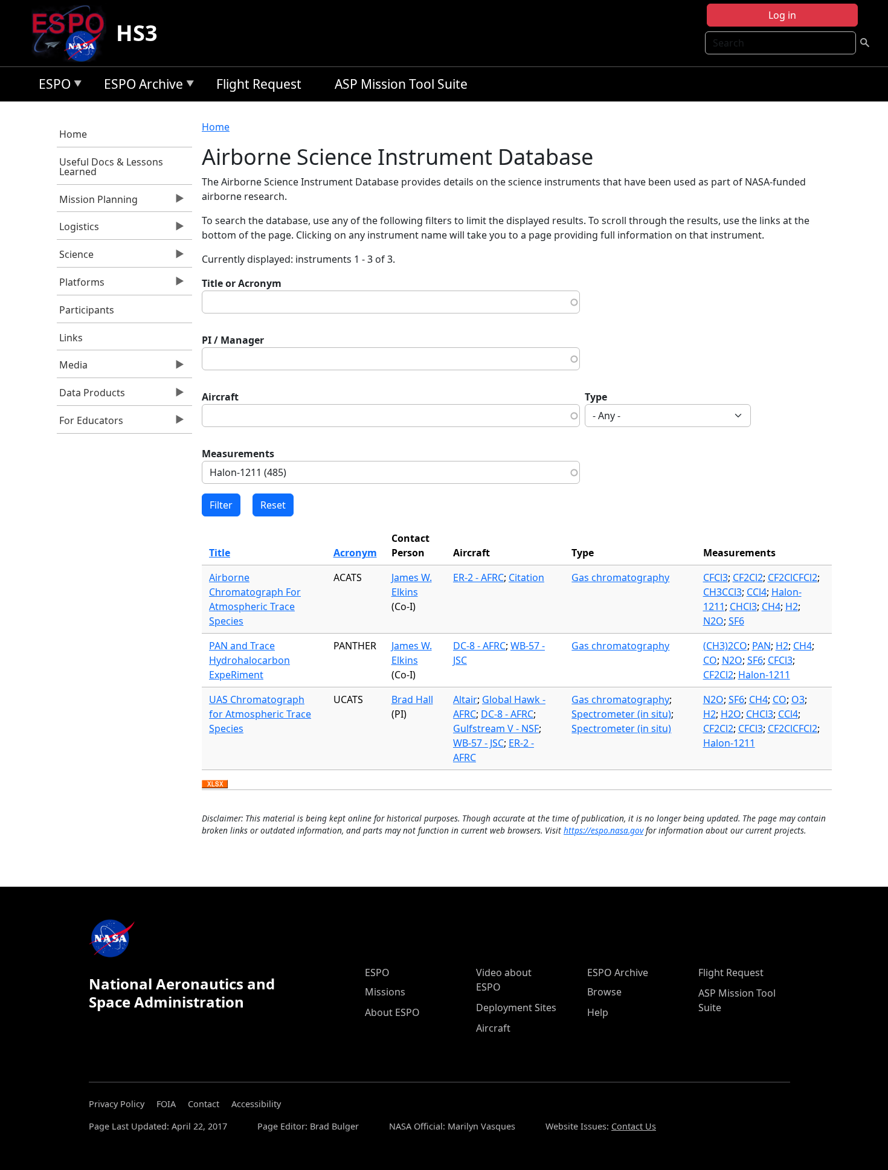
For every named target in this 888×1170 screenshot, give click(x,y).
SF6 (736, 621)
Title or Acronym (242, 283)
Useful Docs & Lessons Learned (111, 166)
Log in (782, 15)
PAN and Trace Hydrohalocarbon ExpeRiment (249, 660)
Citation (526, 577)
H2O (731, 714)
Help (597, 1012)
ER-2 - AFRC (478, 577)
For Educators (90, 423)
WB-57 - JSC (478, 743)
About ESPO (392, 1012)
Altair (465, 699)
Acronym (355, 552)
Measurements (238, 453)
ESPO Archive (140, 86)
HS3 (137, 33)
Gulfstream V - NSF (496, 728)
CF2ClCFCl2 (792, 577)
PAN (761, 645)
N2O (713, 621)
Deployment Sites (516, 1007)
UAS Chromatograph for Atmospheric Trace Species (260, 714)
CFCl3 (715, 577)
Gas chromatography (620, 577)
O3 (798, 699)
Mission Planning (97, 202)
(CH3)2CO (725, 645)
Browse (604, 991)
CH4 (771, 606)
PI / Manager (233, 340)
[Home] (73, 33)
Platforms (81, 285)
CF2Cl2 (748, 577)
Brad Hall (412, 699)
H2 (791, 606)
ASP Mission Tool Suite (401, 84)
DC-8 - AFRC (479, 645)
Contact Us (633, 1126)
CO (710, 660)
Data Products (91, 395)
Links (71, 337)
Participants (86, 310)
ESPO (52, 86)
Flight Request (258, 84)
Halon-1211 (764, 674)
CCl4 (757, 592)
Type (596, 396)
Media (72, 368)
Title (219, 552)
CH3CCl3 (722, 592)
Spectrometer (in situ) (621, 714)
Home (73, 134)
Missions (385, 991)
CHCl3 (743, 606)
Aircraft (220, 396)
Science (75, 257)
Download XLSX (215, 784)
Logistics (78, 229)
